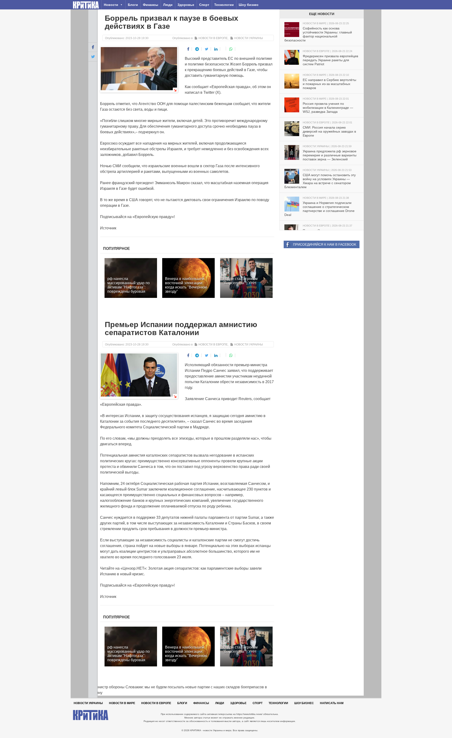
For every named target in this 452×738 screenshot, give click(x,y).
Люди (168, 5)
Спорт (204, 5)
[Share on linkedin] (216, 49)
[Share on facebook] (188, 49)
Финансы (150, 5)
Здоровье (186, 5)
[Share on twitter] (206, 49)
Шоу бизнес (248, 5)
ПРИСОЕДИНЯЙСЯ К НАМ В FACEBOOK (324, 244)
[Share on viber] (223, 48)
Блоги (133, 5)
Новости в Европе (213, 38)
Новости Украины (248, 38)
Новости (111, 5)
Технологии (224, 5)
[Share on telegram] (197, 49)
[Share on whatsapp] (231, 49)
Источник (108, 228)
